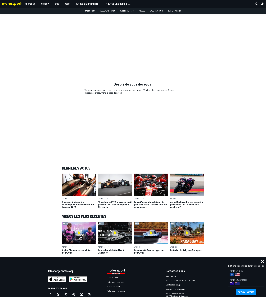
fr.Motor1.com (112, 277)
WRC (57, 3)
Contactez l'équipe (173, 285)
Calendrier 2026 (127, 11)
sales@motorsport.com (176, 289)
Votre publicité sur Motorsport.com (180, 280)
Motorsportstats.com (116, 291)
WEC (67, 3)
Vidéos (142, 11)
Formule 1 (30, 3)
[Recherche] (256, 4)
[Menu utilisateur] (262, 4)
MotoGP (45, 3)
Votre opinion (171, 276)
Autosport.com (113, 286)
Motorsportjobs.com (115, 282)
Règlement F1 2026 (107, 11)
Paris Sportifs (174, 11)
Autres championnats (87, 3)
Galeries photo (156, 11)
